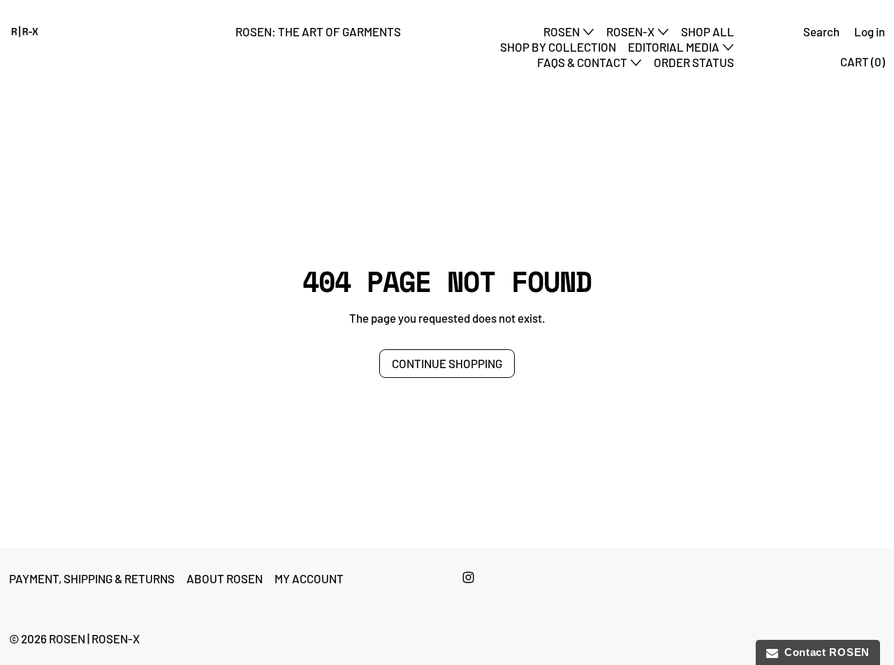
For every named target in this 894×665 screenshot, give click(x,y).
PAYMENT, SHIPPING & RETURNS (92, 578)
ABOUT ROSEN (224, 578)
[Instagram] (468, 577)
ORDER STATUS (694, 62)
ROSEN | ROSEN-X (94, 638)
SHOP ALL (707, 31)
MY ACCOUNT (309, 578)
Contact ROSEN (824, 652)
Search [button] (821, 31)
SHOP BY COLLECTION (558, 47)
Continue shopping (447, 363)
